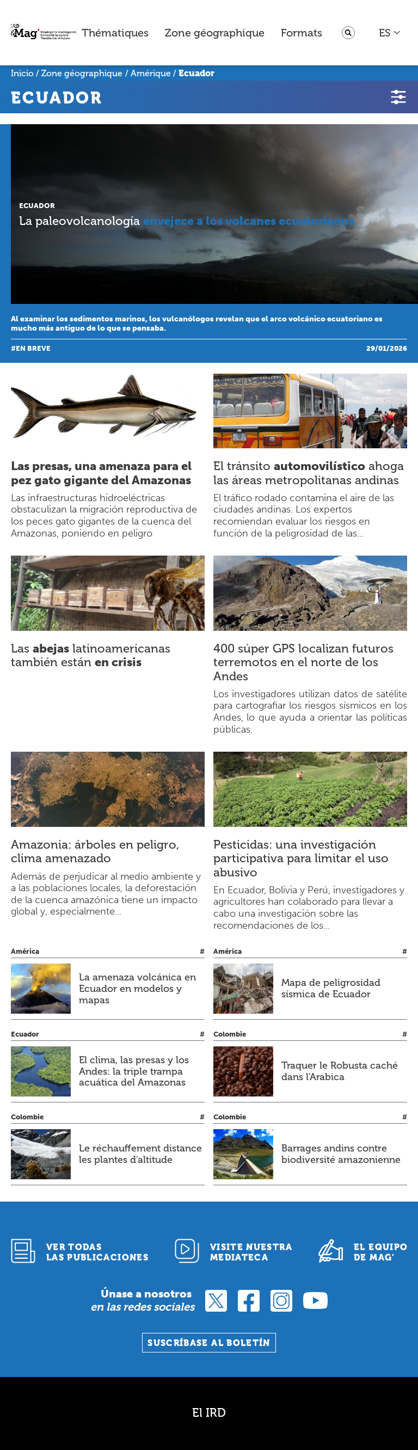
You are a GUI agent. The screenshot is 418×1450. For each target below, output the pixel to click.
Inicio (22, 73)
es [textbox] (385, 32)
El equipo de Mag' (381, 1252)
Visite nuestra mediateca (251, 1252)
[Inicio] (43, 33)
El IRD (209, 1412)
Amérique (151, 73)
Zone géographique (215, 32)
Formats (301, 32)
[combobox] (390, 33)
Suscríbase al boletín (208, 1343)
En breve (33, 348)
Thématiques (115, 32)
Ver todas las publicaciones (97, 1252)
